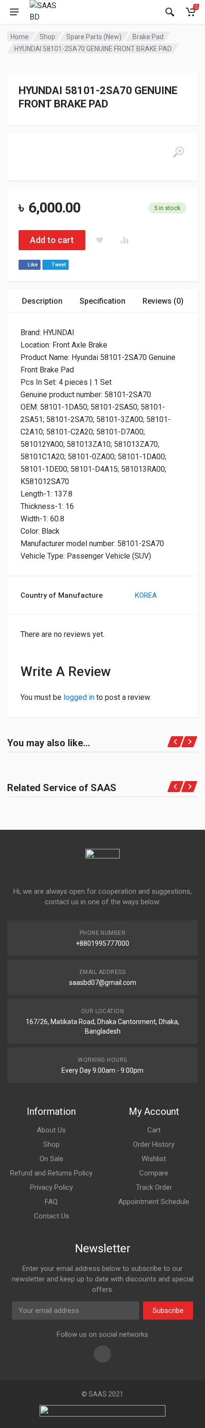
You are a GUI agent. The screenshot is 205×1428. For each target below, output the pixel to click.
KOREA (146, 595)
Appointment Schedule (153, 1201)
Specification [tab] (102, 301)
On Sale (51, 1158)
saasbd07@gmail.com (102, 982)
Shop (47, 37)
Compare (153, 1173)
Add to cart (52, 240)
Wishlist (154, 1158)
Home (19, 37)
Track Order (154, 1187)
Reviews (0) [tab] (163, 301)
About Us (51, 1130)
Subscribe (168, 1310)
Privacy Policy (51, 1187)
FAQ (51, 1201)
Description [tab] (42, 301)
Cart (154, 1130)
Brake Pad (148, 37)
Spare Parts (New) (94, 37)
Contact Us (51, 1216)
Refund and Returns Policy (51, 1173)
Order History (153, 1144)
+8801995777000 (102, 943)
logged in (78, 697)
